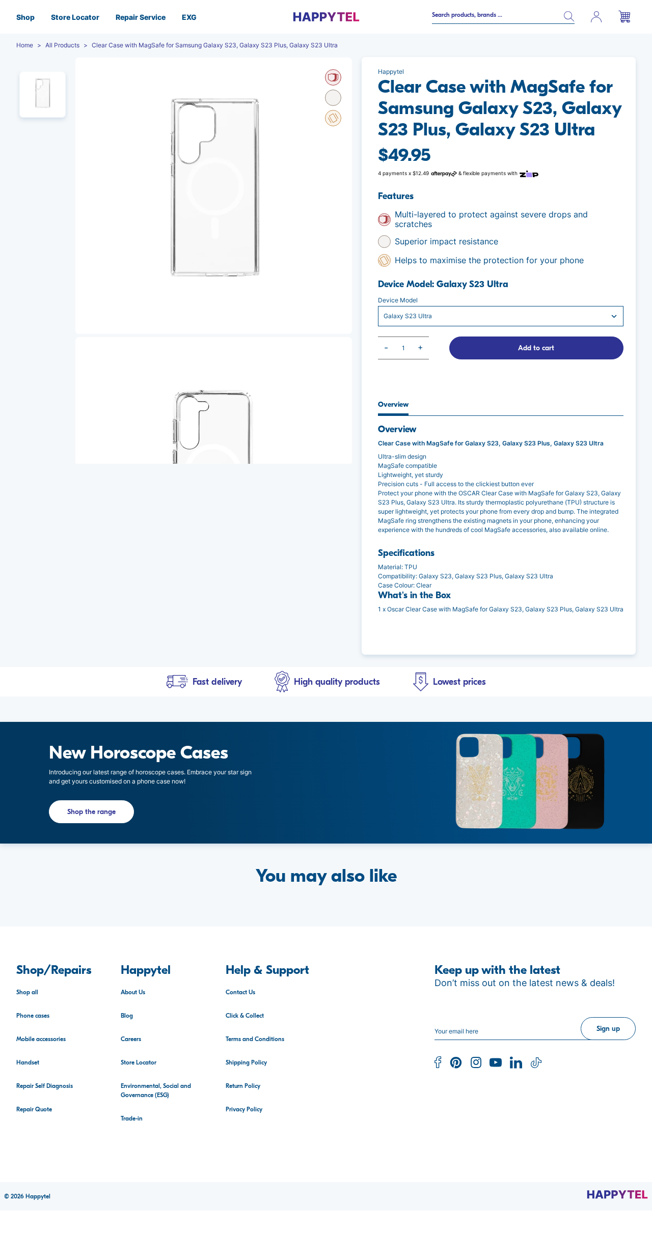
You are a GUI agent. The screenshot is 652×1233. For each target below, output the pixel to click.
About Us (133, 992)
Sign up (608, 1028)
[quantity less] (386, 348)
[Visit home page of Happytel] (617, 1194)
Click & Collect (245, 1015)
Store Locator (138, 1062)
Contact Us (240, 992)
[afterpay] (444, 173)
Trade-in (132, 1118)
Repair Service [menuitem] (141, 17)
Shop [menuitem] (25, 17)
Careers (131, 1039)
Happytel (37, 1196)
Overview (393, 405)
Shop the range (91, 811)
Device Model (398, 300)
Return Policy (243, 1085)
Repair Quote (34, 1109)
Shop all (27, 992)
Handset (27, 1062)
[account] (596, 16)
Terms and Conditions (255, 1039)
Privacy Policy (244, 1109)
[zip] (529, 173)
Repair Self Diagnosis (44, 1085)
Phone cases (32, 1015)
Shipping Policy (246, 1062)
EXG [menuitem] (189, 17)
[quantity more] (420, 348)
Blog (127, 1015)
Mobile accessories (41, 1039)
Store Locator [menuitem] (75, 17)
